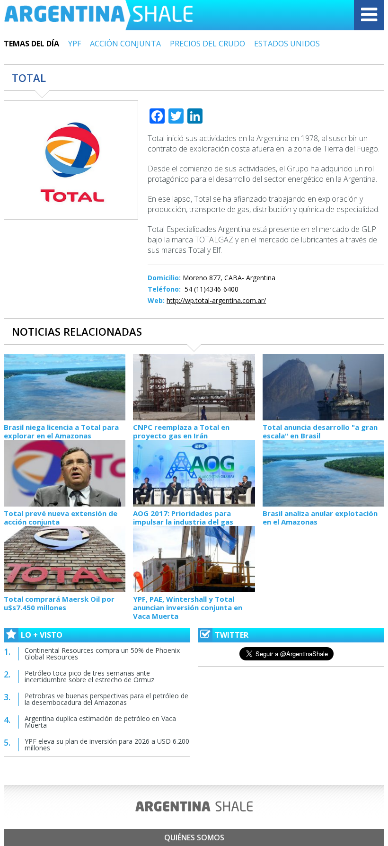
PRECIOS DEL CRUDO (207, 43)
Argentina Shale (98, 15)
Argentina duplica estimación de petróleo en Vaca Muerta (100, 722)
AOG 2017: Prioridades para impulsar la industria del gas (183, 517)
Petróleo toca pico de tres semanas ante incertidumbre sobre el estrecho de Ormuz (89, 676)
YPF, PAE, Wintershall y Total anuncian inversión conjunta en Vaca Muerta (187, 607)
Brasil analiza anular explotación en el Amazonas (320, 517)
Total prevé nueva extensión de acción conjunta (60, 517)
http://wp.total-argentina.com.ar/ (216, 300)
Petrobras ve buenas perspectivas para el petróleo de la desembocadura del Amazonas (106, 699)
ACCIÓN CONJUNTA (125, 43)
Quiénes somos (194, 837)
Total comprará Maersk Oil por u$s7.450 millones (59, 603)
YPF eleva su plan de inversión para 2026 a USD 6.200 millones (107, 744)
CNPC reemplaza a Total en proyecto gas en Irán (181, 431)
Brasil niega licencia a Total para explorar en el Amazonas (61, 431)
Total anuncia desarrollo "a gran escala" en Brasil (320, 431)
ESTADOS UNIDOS (287, 43)
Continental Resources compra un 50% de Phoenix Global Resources (102, 653)
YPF (74, 43)
